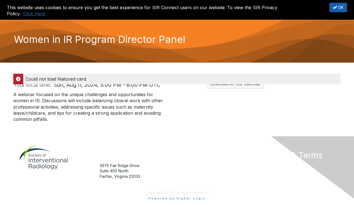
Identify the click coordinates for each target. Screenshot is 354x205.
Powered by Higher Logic (177, 198)
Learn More (189, 176)
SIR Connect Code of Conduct (287, 187)
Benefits (186, 170)
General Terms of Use (279, 176)
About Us (267, 165)
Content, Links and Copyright (285, 170)
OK (340, 7)
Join (183, 165)
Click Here (34, 13)
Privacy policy (272, 182)
